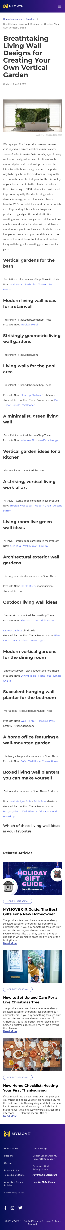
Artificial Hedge (48, 440)
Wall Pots (34, 761)
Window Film (29, 440)
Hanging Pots (46, 720)
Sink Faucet (48, 620)
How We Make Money (44, 1182)
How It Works (11, 1148)
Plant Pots (44, 675)
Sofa (23, 761)
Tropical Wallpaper (21, 505)
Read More (10, 943)
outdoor (30, 19)
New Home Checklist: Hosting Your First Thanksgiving (30, 1088)
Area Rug (15, 545)
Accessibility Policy (14, 1192)
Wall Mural (16, 284)
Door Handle (12, 405)
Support (8, 1155)
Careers (8, 1163)
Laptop (43, 545)
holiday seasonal (18, 989)
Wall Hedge (17, 801)
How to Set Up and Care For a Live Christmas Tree (30, 999)
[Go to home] (13, 6)
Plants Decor (28, 586)
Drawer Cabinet (12, 630)
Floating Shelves (31, 395)
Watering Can (38, 640)
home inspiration (12, 19)
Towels (42, 284)
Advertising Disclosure (45, 1175)
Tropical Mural (29, 324)
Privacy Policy (11, 1170)
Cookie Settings (40, 1148)
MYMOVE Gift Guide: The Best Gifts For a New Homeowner (30, 911)
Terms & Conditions (14, 1175)
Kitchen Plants (29, 620)
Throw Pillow (50, 761)
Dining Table (28, 675)
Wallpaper (28, 405)
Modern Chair (43, 505)
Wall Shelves (20, 640)
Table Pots (40, 801)
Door (57, 400)
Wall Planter (28, 720)
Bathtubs (30, 284)
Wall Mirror (30, 545)
